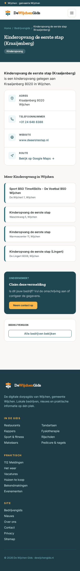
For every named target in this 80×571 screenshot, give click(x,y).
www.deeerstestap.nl (34, 140)
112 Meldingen (13, 462)
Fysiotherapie (50, 431)
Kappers (9, 431)
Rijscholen (48, 437)
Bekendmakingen (15, 485)
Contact (9, 527)
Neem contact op (23, 305)
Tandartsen (49, 425)
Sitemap (9, 539)
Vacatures (11, 474)
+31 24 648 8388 (31, 122)
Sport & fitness (14, 437)
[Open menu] (72, 13)
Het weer (10, 468)
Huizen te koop (14, 479)
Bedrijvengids (22, 28)
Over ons (10, 521)
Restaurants (12, 425)
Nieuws (9, 516)
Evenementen (13, 491)
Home (7, 28)
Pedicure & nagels (53, 442)
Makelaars (11, 442)
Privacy (9, 533)
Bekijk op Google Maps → (36, 158)
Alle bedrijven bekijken (40, 333)
